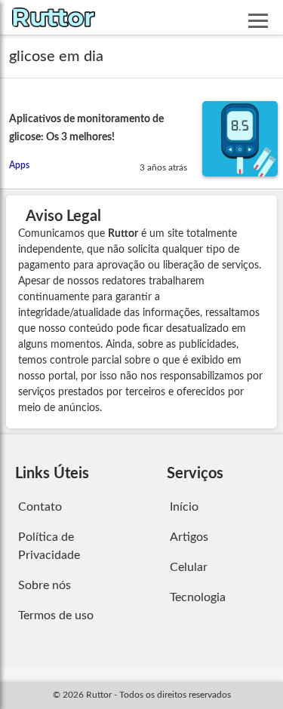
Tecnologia (198, 597)
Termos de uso (56, 615)
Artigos (189, 537)
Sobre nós (44, 585)
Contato (40, 507)
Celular (189, 567)
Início (184, 507)
